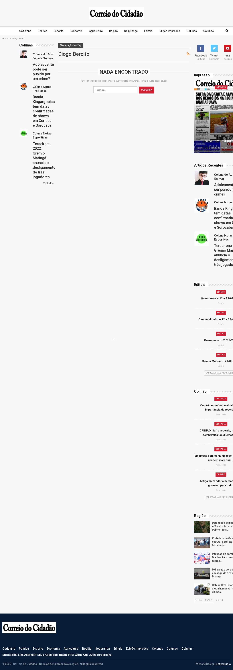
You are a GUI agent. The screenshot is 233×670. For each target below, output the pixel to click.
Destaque (221, 399)
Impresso (221, 87)
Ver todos (48, 183)
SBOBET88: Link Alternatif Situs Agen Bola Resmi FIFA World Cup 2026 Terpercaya (57, 655)
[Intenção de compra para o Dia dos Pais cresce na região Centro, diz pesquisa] (202, 558)
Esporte (59, 31)
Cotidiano (25, 31)
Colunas (192, 31)
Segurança (131, 31)
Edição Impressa (169, 31)
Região (113, 31)
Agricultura (96, 31)
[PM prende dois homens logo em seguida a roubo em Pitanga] (202, 574)
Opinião (221, 474)
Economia (76, 31)
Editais (148, 31)
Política (42, 31)
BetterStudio (223, 664)
